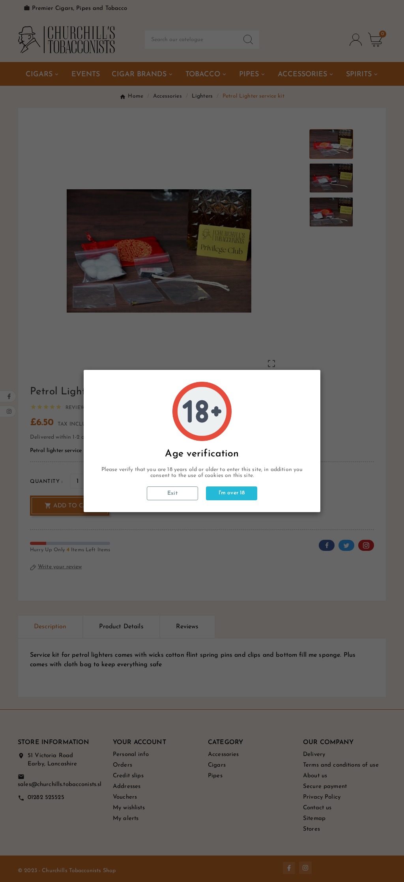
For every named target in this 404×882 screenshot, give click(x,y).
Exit (172, 493)
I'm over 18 (232, 493)
